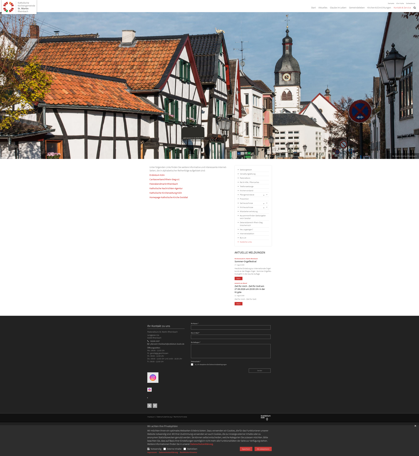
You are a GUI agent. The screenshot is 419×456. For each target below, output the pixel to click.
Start (313, 7)
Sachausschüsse (246, 203)
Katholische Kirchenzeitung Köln (165, 192)
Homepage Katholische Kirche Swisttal (168, 197)
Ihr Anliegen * (195, 342)
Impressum (152, 452)
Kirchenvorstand (246, 190)
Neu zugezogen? (246, 229)
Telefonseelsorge (246, 186)
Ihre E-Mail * (195, 333)
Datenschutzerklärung (201, 444)
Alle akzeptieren (263, 449)
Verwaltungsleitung (247, 174)
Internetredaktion (247, 233)
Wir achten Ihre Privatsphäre (162, 426)
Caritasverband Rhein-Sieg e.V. (164, 179)
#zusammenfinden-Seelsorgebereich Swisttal (253, 217)
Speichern (246, 449)
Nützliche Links (246, 242)
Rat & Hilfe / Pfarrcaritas (249, 182)
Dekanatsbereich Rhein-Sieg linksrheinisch (251, 223)
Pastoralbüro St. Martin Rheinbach (162, 331)
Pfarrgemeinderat (247, 194)
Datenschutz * (196, 361)
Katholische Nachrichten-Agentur (166, 188)
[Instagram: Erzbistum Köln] (149, 389)
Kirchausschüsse (246, 207)
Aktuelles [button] (322, 7)
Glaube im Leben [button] (338, 7)
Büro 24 (243, 237)
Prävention (244, 199)
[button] (415, 8)
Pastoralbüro (245, 178)
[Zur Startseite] (19, 6)
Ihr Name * (195, 323)
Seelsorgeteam (246, 169)
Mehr (238, 278)
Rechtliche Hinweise (188, 452)
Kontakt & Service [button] (402, 7)
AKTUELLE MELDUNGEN (250, 252)
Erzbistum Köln (157, 175)
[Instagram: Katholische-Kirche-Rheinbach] (152, 377)
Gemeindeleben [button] (357, 7)
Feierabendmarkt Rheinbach (163, 183)
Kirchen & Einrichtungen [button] (379, 7)
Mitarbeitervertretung (249, 211)
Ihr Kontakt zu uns (158, 326)
